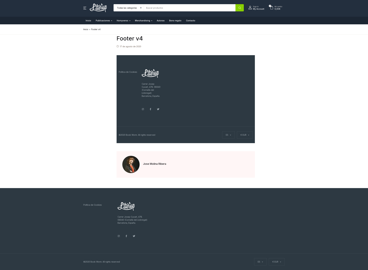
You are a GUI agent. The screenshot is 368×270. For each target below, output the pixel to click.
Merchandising (142, 20)
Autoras (161, 20)
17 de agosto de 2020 (130, 46)
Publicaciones (103, 20)
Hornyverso (122, 20)
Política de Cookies (128, 72)
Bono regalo (175, 20)
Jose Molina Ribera (154, 163)
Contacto (190, 20)
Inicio (88, 20)
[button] (84, 7)
